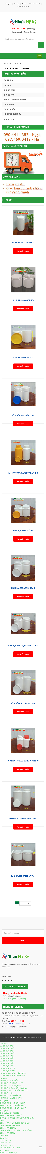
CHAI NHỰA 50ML (7, 1133)
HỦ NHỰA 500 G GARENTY (23, 242)
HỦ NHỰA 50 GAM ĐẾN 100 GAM (13, 1088)
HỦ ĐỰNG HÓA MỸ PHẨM (11, 1098)
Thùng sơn (9, 90)
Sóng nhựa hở (5, 1142)
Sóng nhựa (9, 109)
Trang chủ (8, 4)
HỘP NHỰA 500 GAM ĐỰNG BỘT (23, 818)
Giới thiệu (16, 4)
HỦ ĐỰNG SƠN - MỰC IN (10, 1085)
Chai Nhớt (4, 1135)
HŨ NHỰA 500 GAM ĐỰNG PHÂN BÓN (23, 761)
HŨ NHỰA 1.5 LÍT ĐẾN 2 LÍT (11, 1083)
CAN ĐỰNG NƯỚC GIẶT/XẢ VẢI (13, 1073)
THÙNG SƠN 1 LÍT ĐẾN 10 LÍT (12, 1103)
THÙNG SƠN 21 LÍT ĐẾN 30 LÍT (13, 1108)
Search (23, 940)
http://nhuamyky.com (17, 1037)
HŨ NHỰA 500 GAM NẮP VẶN (23, 876)
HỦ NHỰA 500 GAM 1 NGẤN (23, 588)
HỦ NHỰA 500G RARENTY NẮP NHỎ (23, 473)
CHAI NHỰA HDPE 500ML (10, 1125)
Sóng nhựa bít (5, 1140)
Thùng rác (9, 95)
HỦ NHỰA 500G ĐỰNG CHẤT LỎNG (23, 645)
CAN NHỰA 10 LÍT (7, 1056)
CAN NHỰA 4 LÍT (7, 1060)
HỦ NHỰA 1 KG (6, 1093)
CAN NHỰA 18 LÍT (7, 1053)
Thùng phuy (10, 119)
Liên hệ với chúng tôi (23, 6)
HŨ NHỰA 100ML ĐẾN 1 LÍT (11, 1080)
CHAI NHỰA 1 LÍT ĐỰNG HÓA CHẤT (14, 1123)
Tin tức (24, 4)
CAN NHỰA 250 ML (8, 1070)
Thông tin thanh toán (34, 4)
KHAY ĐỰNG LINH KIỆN (10, 1147)
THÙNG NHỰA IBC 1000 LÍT (11, 1115)
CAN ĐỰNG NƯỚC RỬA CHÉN (12, 1075)
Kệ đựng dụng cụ (12, 114)
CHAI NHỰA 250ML (8, 1128)
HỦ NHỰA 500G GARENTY (23, 300)
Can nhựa (8, 80)
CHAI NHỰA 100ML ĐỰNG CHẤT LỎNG (16, 1130)
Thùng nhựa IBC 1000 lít (15, 99)
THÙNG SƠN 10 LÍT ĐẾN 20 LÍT (13, 1105)
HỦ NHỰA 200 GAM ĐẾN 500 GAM (16, 68)
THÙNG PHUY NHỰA (8, 1152)
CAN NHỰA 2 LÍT (7, 1063)
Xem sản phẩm (23, 251)
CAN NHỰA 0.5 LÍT (7, 1068)
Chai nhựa (9, 104)
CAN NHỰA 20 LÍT (7, 1051)
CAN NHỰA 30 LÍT (7, 1046)
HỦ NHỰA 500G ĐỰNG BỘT (23, 415)
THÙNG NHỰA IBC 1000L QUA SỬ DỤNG (17, 1118)
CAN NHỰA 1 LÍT (7, 1065)
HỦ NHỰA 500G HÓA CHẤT (23, 357)
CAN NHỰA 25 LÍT (7, 1048)
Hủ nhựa (18, 63)
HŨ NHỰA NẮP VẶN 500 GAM (23, 703)
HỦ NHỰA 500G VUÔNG (23, 530)
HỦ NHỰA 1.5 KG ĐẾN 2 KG (11, 1095)
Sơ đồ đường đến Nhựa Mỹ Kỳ (14, 998)
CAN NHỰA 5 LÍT (7, 1058)
